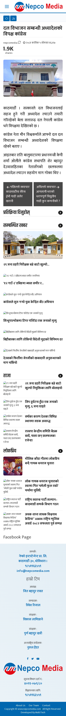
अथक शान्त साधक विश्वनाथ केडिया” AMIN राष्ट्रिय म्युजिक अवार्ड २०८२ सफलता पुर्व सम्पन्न (43, 519)
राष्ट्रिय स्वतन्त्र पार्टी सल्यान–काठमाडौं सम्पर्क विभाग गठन (41, 502)
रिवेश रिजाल (33, 605)
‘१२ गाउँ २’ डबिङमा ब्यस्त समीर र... (23, 283)
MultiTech (40, 712)
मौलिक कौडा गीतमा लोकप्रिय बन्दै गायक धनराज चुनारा (42, 461)
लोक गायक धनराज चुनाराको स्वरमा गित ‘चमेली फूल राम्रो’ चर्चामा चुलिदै (42, 486)
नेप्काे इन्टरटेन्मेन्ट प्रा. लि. (33, 556)
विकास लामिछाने (33, 619)
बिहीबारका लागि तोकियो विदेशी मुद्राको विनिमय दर (33, 339)
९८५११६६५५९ (33, 566)
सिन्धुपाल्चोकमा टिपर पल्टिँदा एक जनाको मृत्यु (30, 321)
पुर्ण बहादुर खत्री (33, 633)
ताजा (7, 375)
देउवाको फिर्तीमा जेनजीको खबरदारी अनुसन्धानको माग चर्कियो (32, 360)
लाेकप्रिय (9, 451)
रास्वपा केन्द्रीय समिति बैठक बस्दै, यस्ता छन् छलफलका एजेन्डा (41, 436)
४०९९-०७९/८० (33, 683)
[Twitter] (32, 658)
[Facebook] (28, 658)
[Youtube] (38, 658)
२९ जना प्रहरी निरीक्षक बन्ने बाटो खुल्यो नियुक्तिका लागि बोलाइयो (43, 386)
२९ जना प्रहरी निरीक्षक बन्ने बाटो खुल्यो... (26, 264)
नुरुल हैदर (33, 647)
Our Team (34, 705)
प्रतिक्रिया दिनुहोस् (16, 212)
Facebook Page (17, 537)
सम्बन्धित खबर (15, 225)
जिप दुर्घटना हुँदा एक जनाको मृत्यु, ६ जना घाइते (41, 404)
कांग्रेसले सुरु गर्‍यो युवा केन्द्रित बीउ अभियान (28, 302)
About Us (20, 705)
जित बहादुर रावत (33, 591)
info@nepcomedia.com (33, 571)
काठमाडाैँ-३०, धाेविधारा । (33, 561)
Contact (46, 705)
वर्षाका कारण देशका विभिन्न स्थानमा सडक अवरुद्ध (41, 419)
